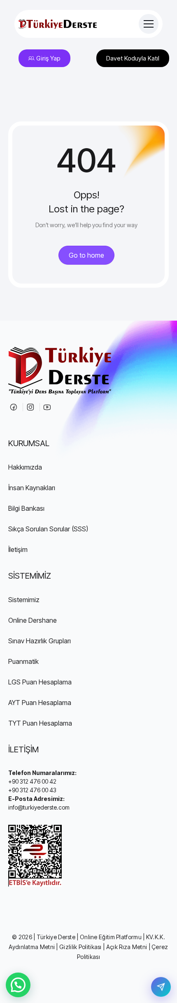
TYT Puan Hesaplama (40, 723)
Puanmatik (23, 661)
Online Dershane (32, 620)
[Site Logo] (58, 24)
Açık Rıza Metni (126, 946)
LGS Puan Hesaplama (40, 682)
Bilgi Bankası (26, 508)
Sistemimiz (24, 600)
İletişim (18, 549)
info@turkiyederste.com (39, 807)
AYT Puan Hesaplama (39, 702)
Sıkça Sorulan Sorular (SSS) (48, 529)
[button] (18, 985)
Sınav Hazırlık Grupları (39, 641)
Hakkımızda (25, 467)
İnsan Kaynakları (31, 488)
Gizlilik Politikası (80, 946)
